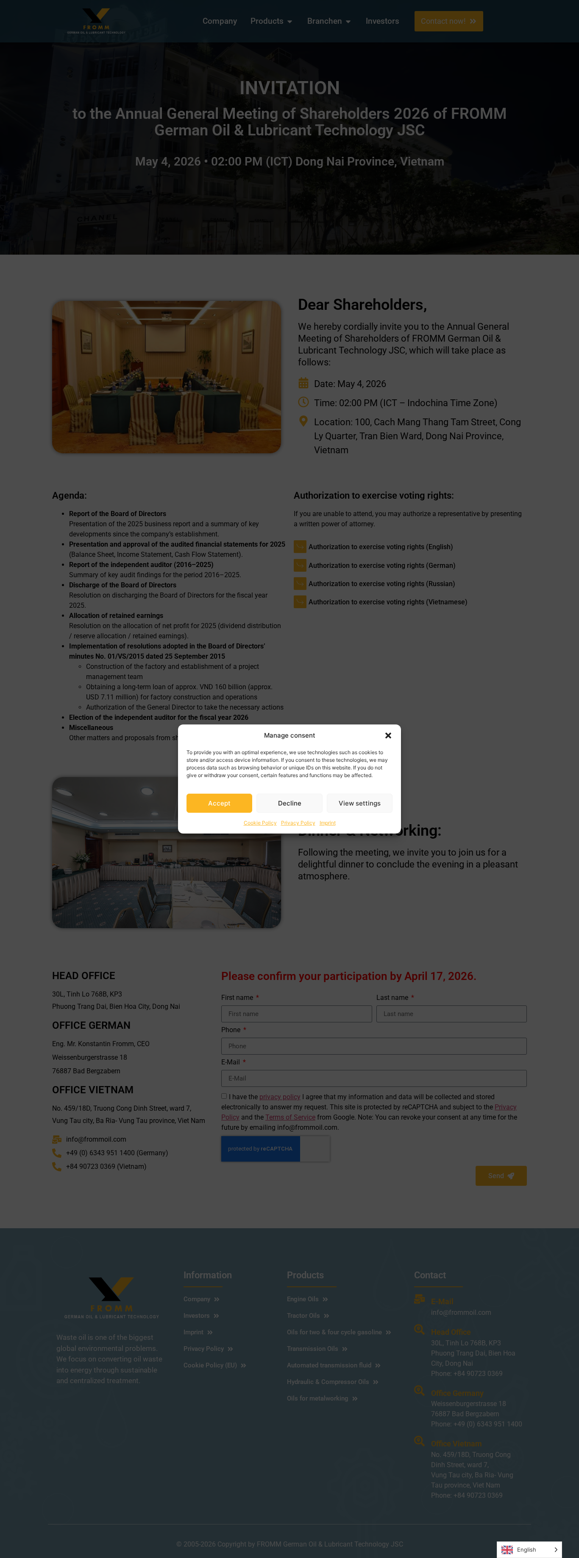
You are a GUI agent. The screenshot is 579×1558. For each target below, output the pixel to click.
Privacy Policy (298, 823)
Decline (289, 803)
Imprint (328, 823)
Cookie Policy (260, 823)
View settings (360, 803)
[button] (388, 735)
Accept (219, 803)
